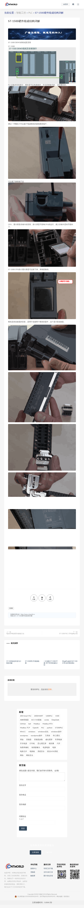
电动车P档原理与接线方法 (15, 633)
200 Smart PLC (26, 716)
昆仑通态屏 (42, 743)
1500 (11, 608)
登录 (50, 689)
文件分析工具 (48, 872)
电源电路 (46, 747)
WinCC (23, 732)
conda (46, 720)
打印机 (32, 743)
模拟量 (51, 743)
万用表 (47, 736)
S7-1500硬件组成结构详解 (24, 616)
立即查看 (35, 852)
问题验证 (22, 818)
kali (29, 724)
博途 (22, 739)
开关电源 (23, 743)
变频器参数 (38, 739)
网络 (22, 755)
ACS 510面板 (36, 720)
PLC (30, 13)
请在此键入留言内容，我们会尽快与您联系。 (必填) (39, 771)
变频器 (28, 739)
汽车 (58, 743)
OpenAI (36, 728)
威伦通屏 (48, 739)
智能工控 (21, 13)
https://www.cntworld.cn (28, 614)
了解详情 (48, 852)
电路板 (32, 751)
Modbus (37, 724)
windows (31, 732)
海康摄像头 (35, 747)
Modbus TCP (25, 728)
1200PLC (49, 716)
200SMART (38, 716)
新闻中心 (34, 868)
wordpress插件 (36, 736)
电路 (54, 747)
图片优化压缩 (48, 876)
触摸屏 (33, 876)
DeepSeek (55, 720)
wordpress (24, 736)
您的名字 (22, 785)
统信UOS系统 (52, 751)
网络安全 (29, 755)
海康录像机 (24, 747)
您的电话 (22, 795)
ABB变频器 (24, 720)
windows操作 (56, 732)
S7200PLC (59, 728)
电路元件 (23, 751)
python (49, 728)
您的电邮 (22, 804)
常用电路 (58, 739)
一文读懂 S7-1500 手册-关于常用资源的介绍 (51, 663)
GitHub (23, 724)
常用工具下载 (48, 868)
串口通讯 (56, 736)
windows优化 (43, 732)
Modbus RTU (48, 724)
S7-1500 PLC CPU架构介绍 (68, 633)
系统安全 (41, 751)
